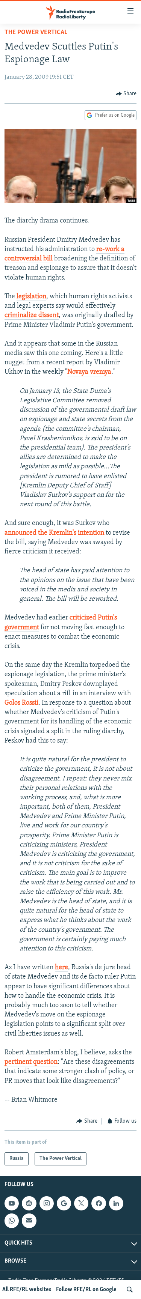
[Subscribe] (29, 1220)
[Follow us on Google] (64, 1203)
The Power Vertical (36, 32)
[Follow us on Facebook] (98, 1203)
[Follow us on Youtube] (12, 1203)
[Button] (126, 94)
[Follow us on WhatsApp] (12, 1220)
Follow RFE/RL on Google (86, 1290)
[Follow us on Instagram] (46, 1203)
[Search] (129, 1289)
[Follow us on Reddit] (29, 1203)
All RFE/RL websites (27, 1290)
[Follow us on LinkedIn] (116, 1203)
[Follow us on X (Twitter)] (81, 1203)
